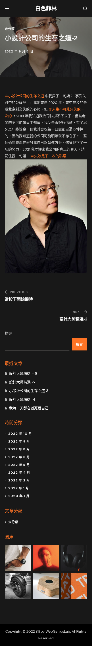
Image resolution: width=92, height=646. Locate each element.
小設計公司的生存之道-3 (28, 391)
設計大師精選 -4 (22, 399)
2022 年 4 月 (19, 473)
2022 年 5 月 (19, 465)
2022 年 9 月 (19, 441)
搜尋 (8, 333)
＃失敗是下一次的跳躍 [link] (48, 156)
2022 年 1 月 (18, 488)
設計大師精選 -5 (22, 382)
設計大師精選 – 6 (23, 373)
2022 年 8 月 (19, 449)
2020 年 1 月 (19, 496)
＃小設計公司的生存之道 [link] (24, 96)
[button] (85, 8)
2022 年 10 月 (20, 434)
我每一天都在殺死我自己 (28, 408)
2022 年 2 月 (19, 480)
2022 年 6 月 (19, 457)
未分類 (10, 29)
